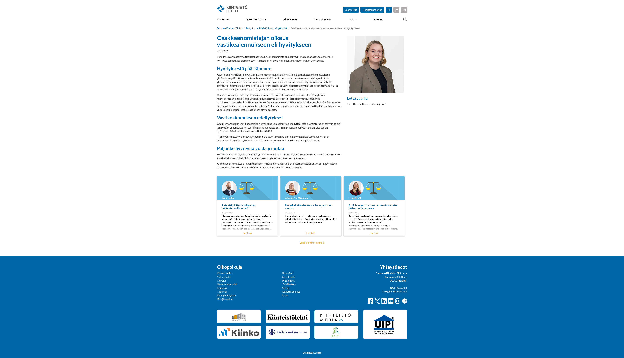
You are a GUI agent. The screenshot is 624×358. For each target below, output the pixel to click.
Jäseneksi (290, 19)
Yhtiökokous (289, 284)
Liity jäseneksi (225, 299)
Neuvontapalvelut (227, 284)
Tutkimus (222, 291)
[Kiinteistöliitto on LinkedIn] (384, 301)
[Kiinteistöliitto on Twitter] (377, 301)
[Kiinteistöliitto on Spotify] (404, 301)
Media (378, 19)
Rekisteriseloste (291, 291)
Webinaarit (288, 280)
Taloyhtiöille (256, 19)
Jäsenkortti (288, 276)
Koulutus (222, 287)
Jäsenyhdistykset (226, 295)
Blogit (249, 28)
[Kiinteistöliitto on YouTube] (390, 301)
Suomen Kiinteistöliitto (229, 28)
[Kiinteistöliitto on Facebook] (370, 301)
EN (404, 9)
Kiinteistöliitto (225, 273)
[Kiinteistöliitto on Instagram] (397, 301)
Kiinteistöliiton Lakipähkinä (272, 28)
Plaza (285, 295)
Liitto (353, 19)
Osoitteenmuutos (372, 9)
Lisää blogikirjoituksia (312, 242)
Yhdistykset (323, 19)
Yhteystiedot (224, 276)
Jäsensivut (351, 9)
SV (396, 9)
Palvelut (223, 19)
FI (389, 9)
